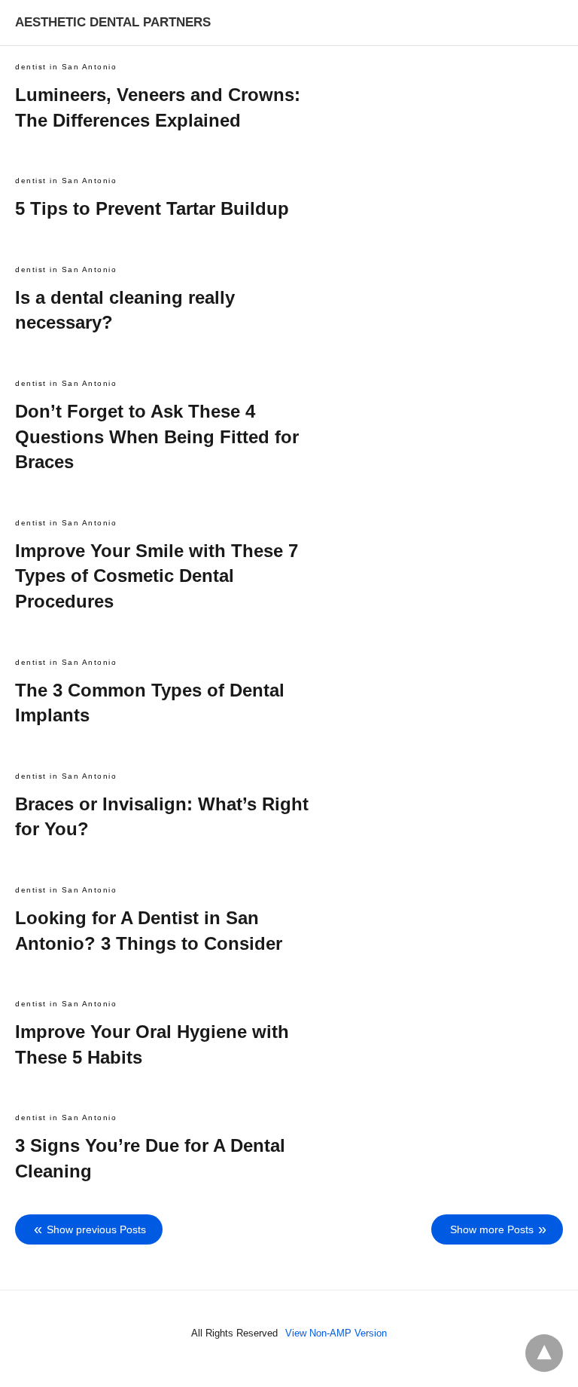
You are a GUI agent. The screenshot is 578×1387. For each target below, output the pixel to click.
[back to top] (544, 1353)
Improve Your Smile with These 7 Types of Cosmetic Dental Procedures (156, 575)
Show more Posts (492, 1229)
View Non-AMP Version (336, 1333)
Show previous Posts (96, 1229)
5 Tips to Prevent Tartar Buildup (152, 208)
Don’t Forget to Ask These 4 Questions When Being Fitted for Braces (157, 436)
